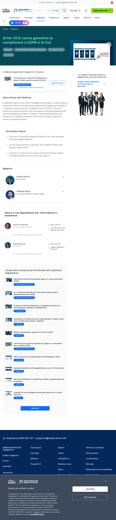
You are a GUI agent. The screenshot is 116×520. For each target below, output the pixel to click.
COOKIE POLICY (38, 514)
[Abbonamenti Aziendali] (104, 84)
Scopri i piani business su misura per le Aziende (88, 84)
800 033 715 (55, 225)
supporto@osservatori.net (58, 248)
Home (5, 29)
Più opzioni (90, 497)
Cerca (64, 10)
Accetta (90, 489)
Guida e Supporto (46, 2)
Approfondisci (57, 83)
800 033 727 (56, 244)
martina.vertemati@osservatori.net (58, 229)
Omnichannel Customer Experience (30, 50)
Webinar (14, 29)
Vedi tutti (35, 408)
